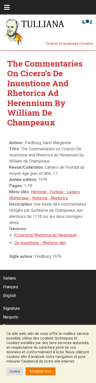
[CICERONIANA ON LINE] (87, 21)
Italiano (9, 278)
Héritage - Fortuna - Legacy (55, 191)
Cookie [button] (14, 371)
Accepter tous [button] (40, 371)
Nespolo (10, 317)
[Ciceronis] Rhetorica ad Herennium (45, 235)
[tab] (7, 7)
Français (10, 286)
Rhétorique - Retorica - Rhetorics (38, 198)
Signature (11, 308)
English (9, 295)
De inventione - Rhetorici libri (40, 242)
